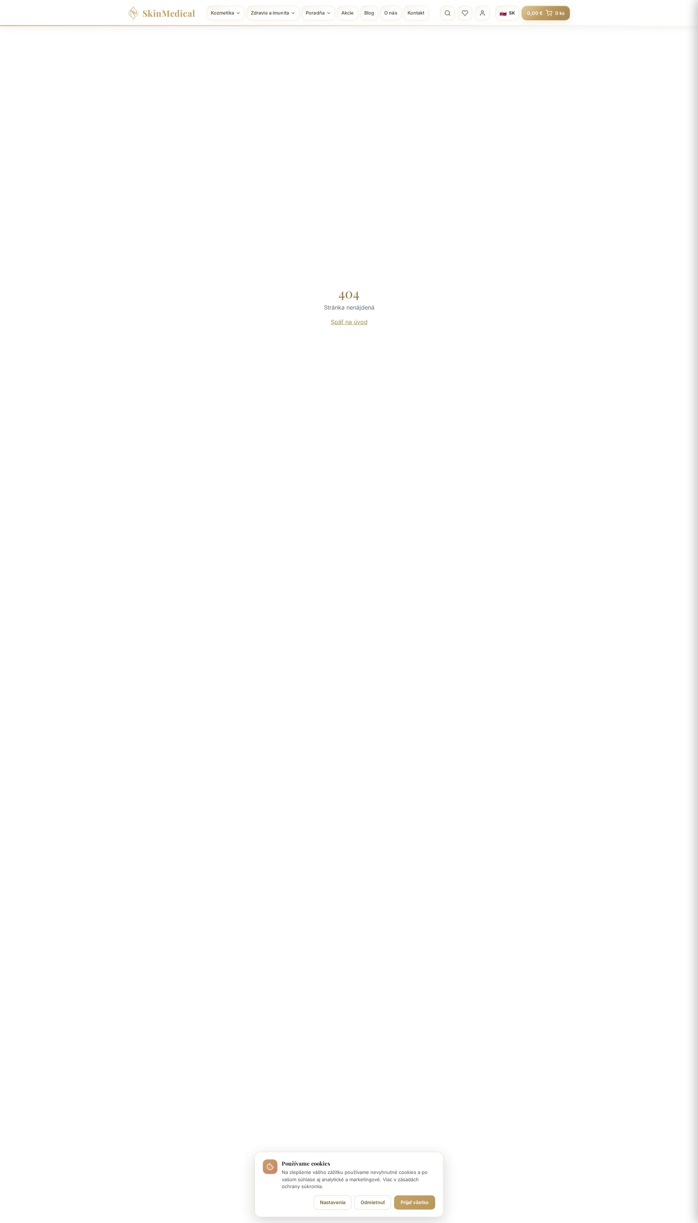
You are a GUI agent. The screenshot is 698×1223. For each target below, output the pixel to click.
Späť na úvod (349, 322)
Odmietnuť (373, 1202)
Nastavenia (332, 1202)
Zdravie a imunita (270, 13)
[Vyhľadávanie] (447, 13)
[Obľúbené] (465, 13)
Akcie (347, 13)
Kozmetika (222, 13)
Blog (369, 13)
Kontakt (416, 13)
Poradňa (315, 13)
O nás (390, 13)
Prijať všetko (415, 1202)
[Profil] (482, 13)
